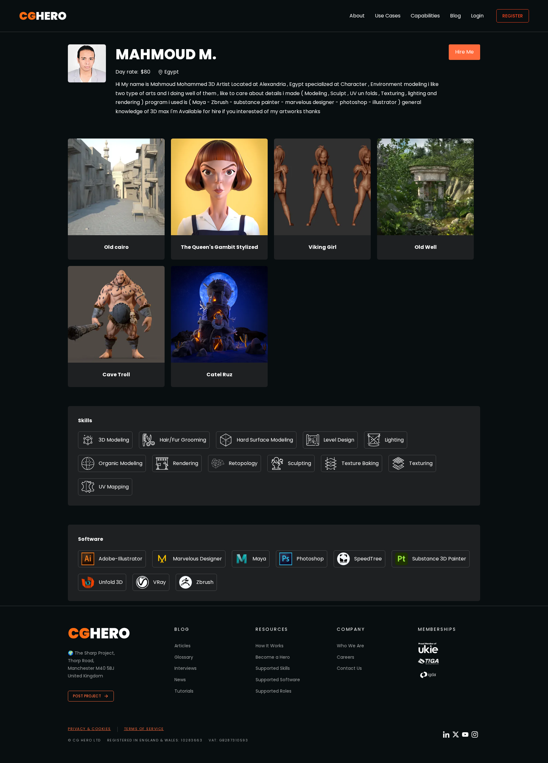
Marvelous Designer (197, 558)
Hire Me (464, 51)
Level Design (338, 439)
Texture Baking (360, 463)
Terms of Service (144, 728)
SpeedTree (368, 558)
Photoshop (310, 558)
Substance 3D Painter (439, 558)
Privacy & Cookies (89, 728)
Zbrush (204, 582)
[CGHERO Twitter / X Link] (456, 734)
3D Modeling (114, 439)
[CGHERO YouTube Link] (465, 734)
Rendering (185, 463)
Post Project (87, 696)
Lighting (394, 439)
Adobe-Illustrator (120, 558)
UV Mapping (114, 486)
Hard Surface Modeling (265, 439)
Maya (259, 558)
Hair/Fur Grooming (183, 439)
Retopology (243, 463)
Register (512, 16)
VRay (159, 582)
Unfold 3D (111, 582)
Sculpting (299, 463)
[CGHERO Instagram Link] (475, 734)
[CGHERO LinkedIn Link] (446, 735)
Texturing (421, 463)
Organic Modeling (120, 463)
